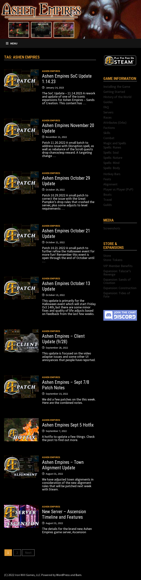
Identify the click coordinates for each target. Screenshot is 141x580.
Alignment (110, 184)
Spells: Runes (112, 147)
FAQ (106, 107)
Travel (107, 199)
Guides (108, 102)
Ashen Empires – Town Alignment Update (63, 465)
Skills (106, 133)
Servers (108, 112)
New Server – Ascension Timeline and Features (64, 514)
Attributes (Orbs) (114, 122)
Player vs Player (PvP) (118, 189)
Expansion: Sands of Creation (117, 281)
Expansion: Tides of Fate (116, 294)
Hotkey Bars (111, 174)
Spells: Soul (111, 152)
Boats (107, 194)
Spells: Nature (112, 157)
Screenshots (111, 228)
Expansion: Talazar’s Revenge (117, 272)
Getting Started (114, 92)
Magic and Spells (114, 143)
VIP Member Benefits (118, 266)
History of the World (117, 97)
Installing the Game (116, 86)
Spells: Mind (111, 163)
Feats (107, 179)
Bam (78, 575)
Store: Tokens (112, 260)
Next (28, 552)
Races (107, 117)
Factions (109, 128)
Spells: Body (111, 168)
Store (107, 255)
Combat (108, 138)
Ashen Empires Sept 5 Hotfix (68, 425)
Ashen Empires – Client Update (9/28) (63, 339)
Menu (13, 43)
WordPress (63, 575)
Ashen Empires (51, 71)
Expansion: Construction (119, 288)
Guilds (107, 205)
